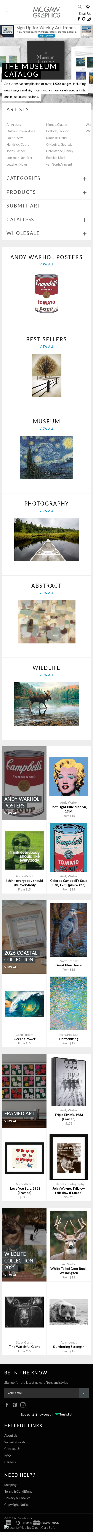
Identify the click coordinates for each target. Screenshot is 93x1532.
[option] (46, 74)
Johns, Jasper (15, 151)
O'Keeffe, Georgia (59, 144)
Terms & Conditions (18, 1491)
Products (21, 192)
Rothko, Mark (56, 158)
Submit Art (23, 206)
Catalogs (20, 220)
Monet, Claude (56, 124)
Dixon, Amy (14, 138)
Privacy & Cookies (17, 1498)
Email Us (85, 13)
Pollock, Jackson (57, 131)
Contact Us (12, 1449)
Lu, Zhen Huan (16, 164)
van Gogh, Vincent (59, 164)
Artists (17, 110)
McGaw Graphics (24, 1518)
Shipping (10, 1485)
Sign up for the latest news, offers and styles (36, 1382)
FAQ (7, 1455)
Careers (10, 1462)
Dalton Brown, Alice (20, 131)
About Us (11, 1435)
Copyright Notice (16, 1504)
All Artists (13, 124)
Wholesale (23, 233)
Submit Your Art (15, 1442)
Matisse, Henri (56, 138)
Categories (23, 178)
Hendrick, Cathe (17, 144)
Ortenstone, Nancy (59, 151)
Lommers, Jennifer (19, 158)
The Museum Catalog (30, 71)
